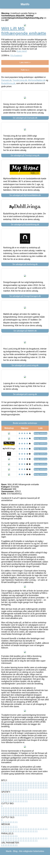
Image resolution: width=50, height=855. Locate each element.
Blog (15, 851)
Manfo (25, 4)
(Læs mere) (22, 51)
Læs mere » (25, 62)
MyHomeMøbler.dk (36, 80)
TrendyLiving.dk (20, 80)
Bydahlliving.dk (8, 83)
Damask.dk (6, 80)
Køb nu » (25, 70)
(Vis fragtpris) (16, 55)
